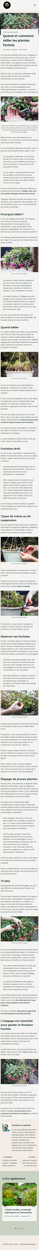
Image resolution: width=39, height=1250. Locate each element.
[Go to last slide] (5, 1204)
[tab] (15, 1228)
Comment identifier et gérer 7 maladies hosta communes (9, 1161)
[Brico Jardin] (7, 5)
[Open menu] (35, 5)
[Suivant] (33, 1204)
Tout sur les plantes (10, 32)
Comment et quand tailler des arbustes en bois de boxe (29, 1161)
